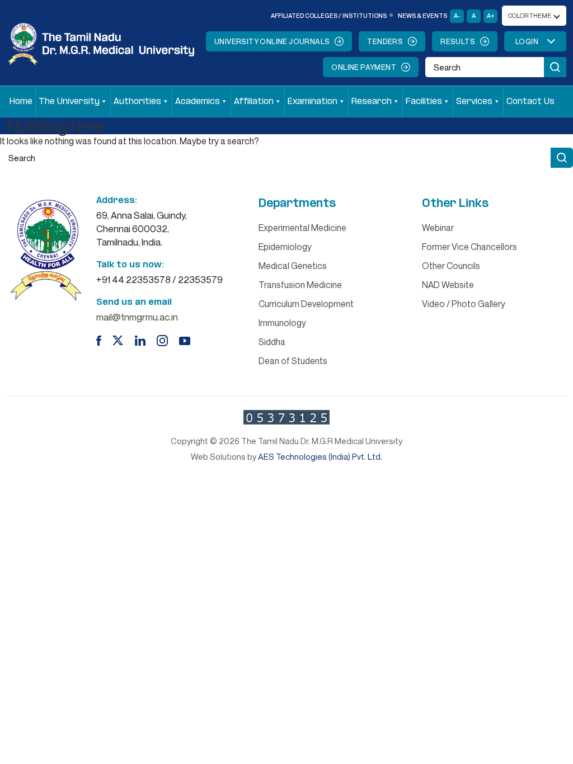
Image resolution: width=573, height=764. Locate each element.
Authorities (137, 101)
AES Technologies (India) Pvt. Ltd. (320, 456)
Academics (197, 101)
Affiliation (254, 101)
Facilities (424, 101)
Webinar (438, 227)
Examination (312, 101)
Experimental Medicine (302, 227)
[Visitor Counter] (286, 417)
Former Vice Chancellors (469, 246)
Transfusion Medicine (300, 284)
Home (21, 101)
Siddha (272, 341)
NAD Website (448, 284)
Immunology (282, 322)
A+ (491, 15)
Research (371, 101)
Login (526, 41)
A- (457, 15)
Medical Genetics (293, 265)
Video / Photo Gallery (463, 303)
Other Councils (451, 265)
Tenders (385, 41)
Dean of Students (293, 360)
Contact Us (530, 101)
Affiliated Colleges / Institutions (329, 15)
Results (457, 41)
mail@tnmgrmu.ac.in (137, 317)
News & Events (422, 15)
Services (474, 101)
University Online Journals (272, 41)
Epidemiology (285, 246)
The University (69, 101)
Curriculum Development (306, 303)
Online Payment (363, 67)
